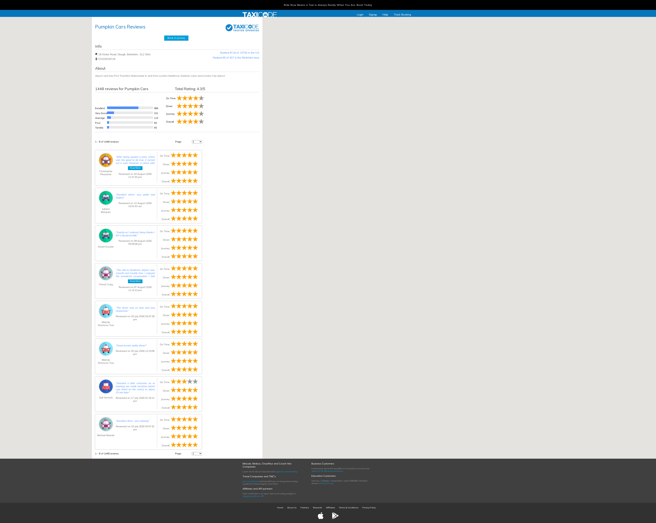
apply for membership (286, 471)
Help (385, 14)
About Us (292, 507)
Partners (304, 507)
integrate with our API (253, 496)
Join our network (251, 481)
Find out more (326, 483)
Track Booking (402, 14)
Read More (135, 168)
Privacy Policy (369, 507)
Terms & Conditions (348, 507)
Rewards (317, 507)
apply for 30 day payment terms (327, 471)
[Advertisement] (232, 111)
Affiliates (330, 507)
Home (280, 507)
